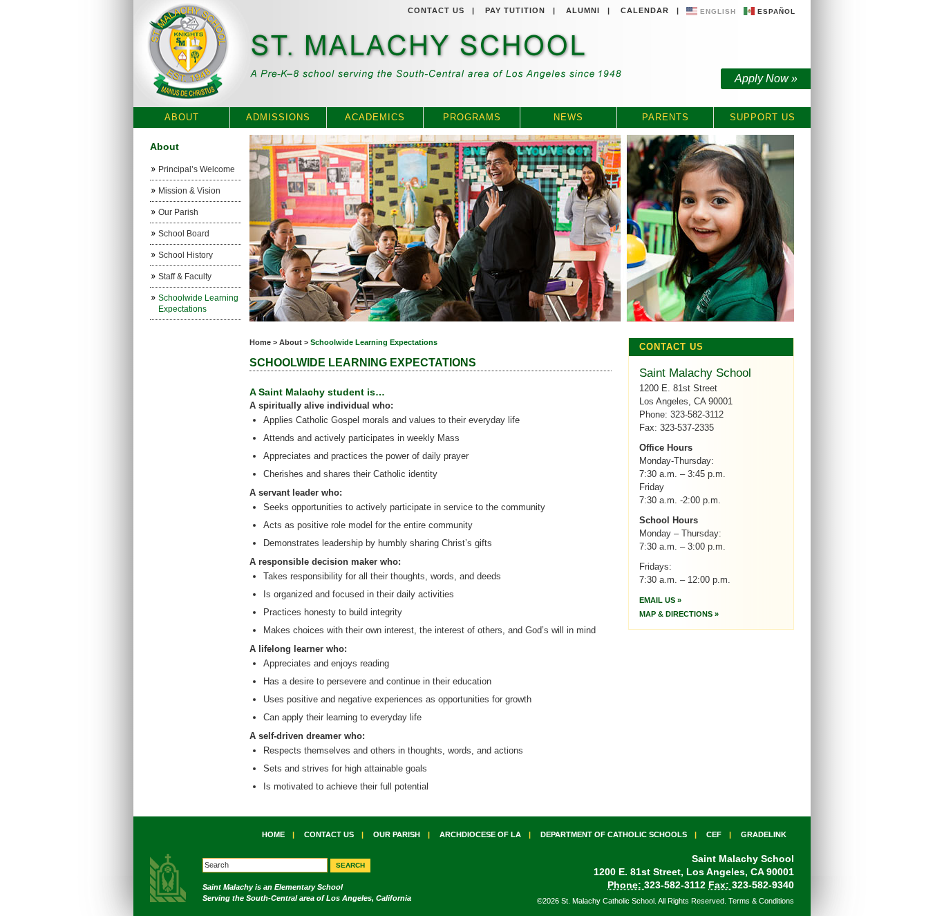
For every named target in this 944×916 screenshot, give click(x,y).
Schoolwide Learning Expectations (373, 342)
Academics (375, 117)
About (181, 117)
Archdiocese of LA (480, 834)
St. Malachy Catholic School (380, 54)
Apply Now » (766, 78)
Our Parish (396, 834)
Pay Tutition (515, 10)
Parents (665, 117)
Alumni (583, 10)
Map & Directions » (679, 614)
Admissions (278, 117)
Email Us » (660, 600)
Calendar (645, 10)
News (568, 117)
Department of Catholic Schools (613, 834)
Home (260, 342)
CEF (713, 834)
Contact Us (436, 10)
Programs (472, 117)
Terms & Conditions (761, 901)
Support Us (762, 117)
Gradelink (763, 834)
